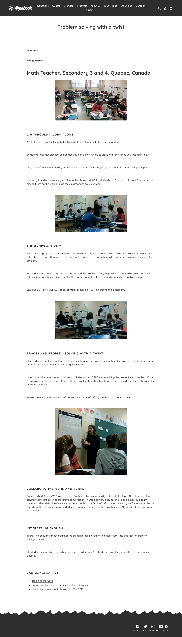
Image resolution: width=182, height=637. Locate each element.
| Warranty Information (157, 630)
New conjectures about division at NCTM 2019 (57, 589)
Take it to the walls (42, 580)
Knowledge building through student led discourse (60, 585)
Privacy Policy (139, 630)
